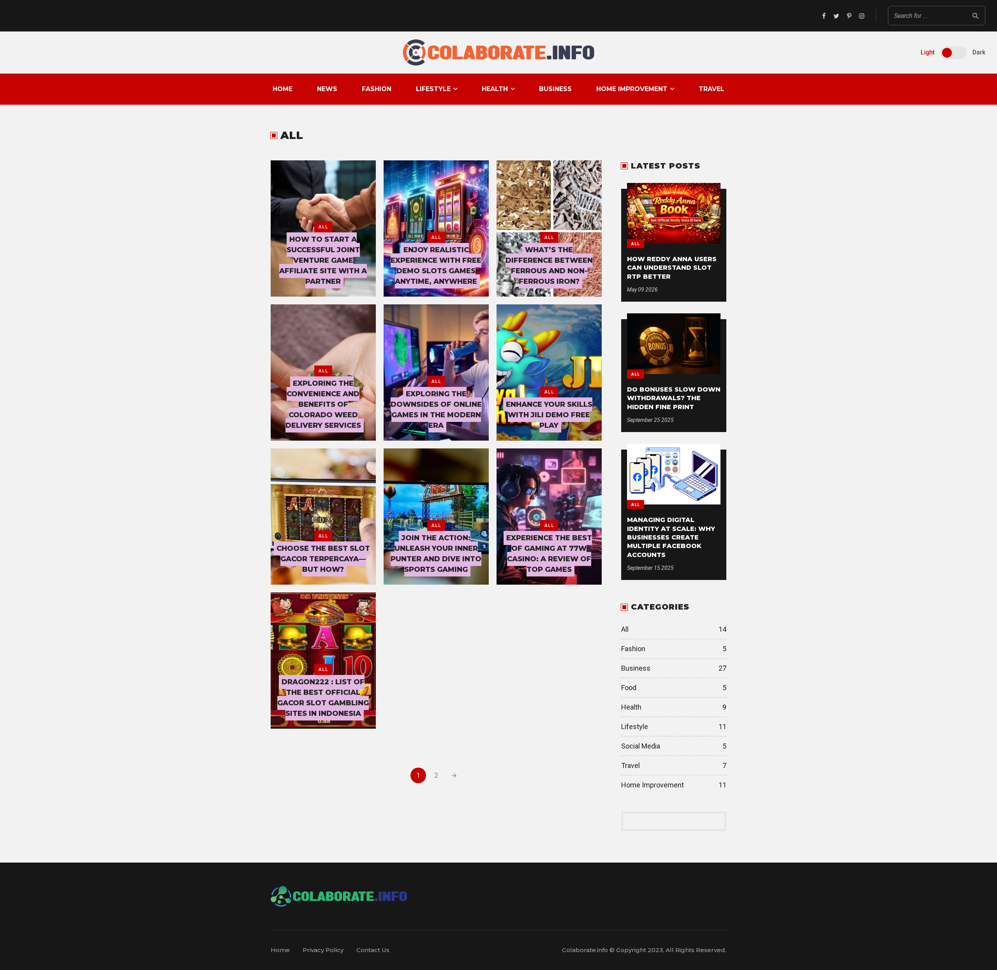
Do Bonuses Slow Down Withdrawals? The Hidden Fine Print (673, 398)
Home (282, 89)
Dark (978, 52)
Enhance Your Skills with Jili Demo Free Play (549, 415)
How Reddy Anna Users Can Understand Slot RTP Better (672, 267)
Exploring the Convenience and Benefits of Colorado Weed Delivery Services (323, 404)
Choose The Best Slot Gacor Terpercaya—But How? (323, 559)
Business (555, 89)
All (323, 227)
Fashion (376, 89)
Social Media (673, 746)
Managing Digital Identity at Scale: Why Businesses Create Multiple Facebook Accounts (671, 537)
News (327, 89)
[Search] (975, 15)
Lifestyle (433, 89)
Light (928, 52)
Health (495, 89)
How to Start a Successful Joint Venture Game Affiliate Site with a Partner (323, 260)
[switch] (954, 52)
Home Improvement (632, 89)
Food (673, 688)
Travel (711, 89)
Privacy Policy (323, 950)
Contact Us (372, 950)
